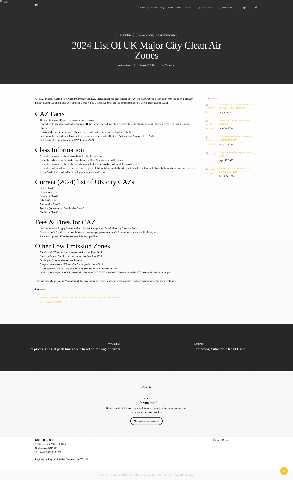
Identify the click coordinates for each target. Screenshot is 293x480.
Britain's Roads (125, 35)
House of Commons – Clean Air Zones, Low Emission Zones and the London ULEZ (80, 297)
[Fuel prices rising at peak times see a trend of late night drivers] (73, 347)
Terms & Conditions (144, 475)
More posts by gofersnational (146, 421)
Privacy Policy (157, 475)
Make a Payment (130, 475)
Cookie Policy (169, 475)
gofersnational (125, 65)
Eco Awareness (145, 35)
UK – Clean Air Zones (50, 301)
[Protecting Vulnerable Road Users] (219, 347)
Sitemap (191, 475)
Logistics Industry (166, 35)
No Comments (168, 65)
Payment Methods (181, 475)
